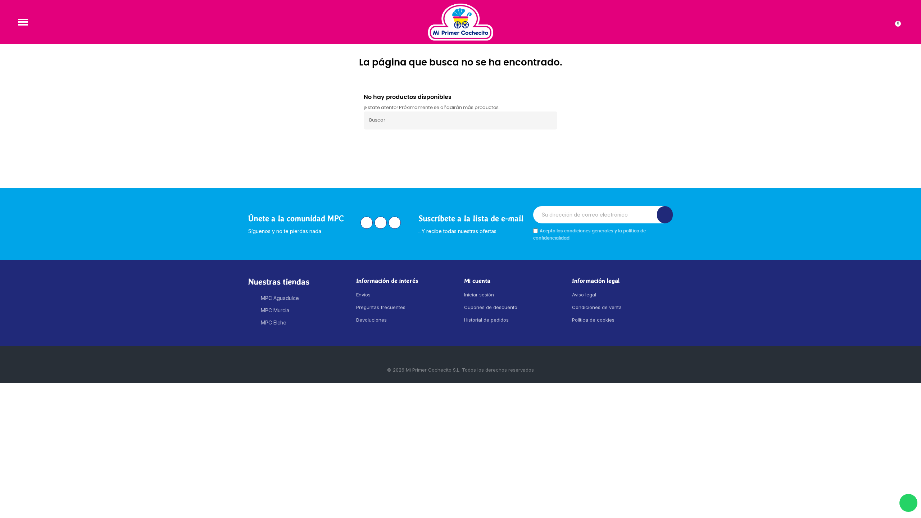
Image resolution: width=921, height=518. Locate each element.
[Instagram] (366, 223)
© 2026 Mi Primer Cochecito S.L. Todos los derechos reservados (460, 370)
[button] (23, 22)
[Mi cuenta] (884, 22)
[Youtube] (395, 223)
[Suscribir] (665, 214)
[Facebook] (381, 223)
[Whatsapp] (908, 503)
